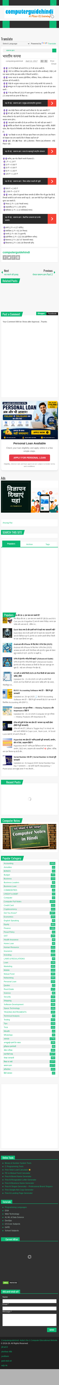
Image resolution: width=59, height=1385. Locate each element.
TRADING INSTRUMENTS (15, 1012)
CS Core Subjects (12, 1224)
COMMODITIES (10, 890)
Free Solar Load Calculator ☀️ (18, 1170)
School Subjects (12, 1231)
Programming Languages (16, 1207)
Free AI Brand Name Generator (18, 1176)
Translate (52, 44)
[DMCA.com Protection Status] (10, 1284)
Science (7, 993)
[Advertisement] (29, 579)
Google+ (13, 257)
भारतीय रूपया (12, 56)
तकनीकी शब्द (8, 1054)
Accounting (8, 863)
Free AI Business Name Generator (19, 1183)
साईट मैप (4, 1366)
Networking (9, 978)
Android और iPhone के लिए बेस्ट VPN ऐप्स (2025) (33, 644)
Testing (7, 1020)
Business (8, 879)
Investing (7, 955)
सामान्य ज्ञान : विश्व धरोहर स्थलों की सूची (27, 181)
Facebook (5, 257)
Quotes (7, 985)
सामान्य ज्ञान (10, 50)
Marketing (8, 966)
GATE (7, 1227)
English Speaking (11, 921)
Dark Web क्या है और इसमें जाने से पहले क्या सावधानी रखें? (34, 630)
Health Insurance (11, 940)
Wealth (7, 1031)
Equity (6, 924)
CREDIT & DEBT (11, 894)
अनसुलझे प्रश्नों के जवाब (12, 1042)
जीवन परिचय (8, 1050)
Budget (7, 875)
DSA (7, 1211)
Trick (6, 1027)
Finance (7, 928)
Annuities (8, 867)
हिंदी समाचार (8, 1073)
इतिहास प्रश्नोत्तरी (10, 1046)
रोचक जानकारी (9, 1058)
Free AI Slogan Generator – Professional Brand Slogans (29, 1186)
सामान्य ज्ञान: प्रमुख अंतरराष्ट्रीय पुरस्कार (27, 103)
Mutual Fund (9, 974)
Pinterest (18, 257)
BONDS (7, 871)
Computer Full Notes (12, 901)
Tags (48, 544)
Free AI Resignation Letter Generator (20, 1180)
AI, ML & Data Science (14, 1217)
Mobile (7, 970)
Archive (29, 544)
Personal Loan (10, 982)
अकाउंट (6, 1039)
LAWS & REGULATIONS (14, 959)
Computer (8, 898)
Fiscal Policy (9, 932)
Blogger (41, 313)
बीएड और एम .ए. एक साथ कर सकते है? (27, 615)
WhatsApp (8, 1035)
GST (6, 936)
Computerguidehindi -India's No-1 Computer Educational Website (29, 1340)
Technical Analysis (12, 1016)
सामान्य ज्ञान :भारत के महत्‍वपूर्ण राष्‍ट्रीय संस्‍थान (29, 151)
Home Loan (9, 943)
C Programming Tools (14, 1166)
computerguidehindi (14, 61)
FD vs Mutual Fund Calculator (17, 1173)
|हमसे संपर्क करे (6, 1361)
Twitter (9, 257)
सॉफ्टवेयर (7, 1069)
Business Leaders (11, 882)
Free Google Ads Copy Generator (19, 1190)
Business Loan (10, 886)
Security (7, 997)
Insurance (8, 951)
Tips (5, 1023)
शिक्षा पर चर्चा (8, 1062)
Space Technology (12, 1008)
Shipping (7, 1001)
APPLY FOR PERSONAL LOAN (30, 457)
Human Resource (11, 947)
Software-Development (13, 1004)
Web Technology (12, 1214)
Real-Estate (9, 989)
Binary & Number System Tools (18, 1163)
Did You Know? (10, 913)
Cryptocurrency (10, 909)
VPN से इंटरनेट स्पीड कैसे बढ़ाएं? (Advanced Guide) (33, 659)
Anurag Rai (7, 523)
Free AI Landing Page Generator (19, 1193)
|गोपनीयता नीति (6, 1352)
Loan (6, 962)
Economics (8, 917)
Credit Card (9, 905)
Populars (11, 544)
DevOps (8, 1221)
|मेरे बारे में (4, 1347)
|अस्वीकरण (5, 1356)
